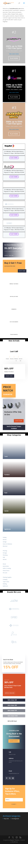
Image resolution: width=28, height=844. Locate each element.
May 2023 (6, 818)
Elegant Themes (14, 840)
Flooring (5, 550)
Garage (4, 541)
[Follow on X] (9, 778)
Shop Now (22, 270)
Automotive (6, 566)
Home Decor (6, 570)
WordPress (15, 842)
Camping (5, 579)
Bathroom (5, 586)
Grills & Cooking (7, 568)
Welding (5, 584)
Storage (5, 553)
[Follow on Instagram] (12, 778)
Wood (4, 564)
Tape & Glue (6, 581)
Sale (4, 557)
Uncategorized (15, 818)
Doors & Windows (7, 544)
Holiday (5, 537)
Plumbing (5, 555)
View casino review (14, 54)
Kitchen (5, 539)
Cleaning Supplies (7, 577)
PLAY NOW (14, 58)
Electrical (5, 546)
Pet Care (5, 572)
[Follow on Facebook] (6, 778)
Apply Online (9, 255)
